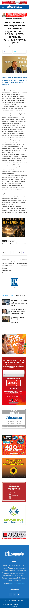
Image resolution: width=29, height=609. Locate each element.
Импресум (7, 600)
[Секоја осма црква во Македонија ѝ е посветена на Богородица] (6, 319)
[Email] (15, 252)
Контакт (21, 602)
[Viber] (23, 252)
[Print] (19, 252)
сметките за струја (22, 243)
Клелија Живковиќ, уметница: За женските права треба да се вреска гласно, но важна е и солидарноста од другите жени (8, 267)
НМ (11, 46)
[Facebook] (8, 252)
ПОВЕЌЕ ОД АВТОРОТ (21, 295)
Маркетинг (13, 600)
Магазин (4, 304)
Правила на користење (11, 602)
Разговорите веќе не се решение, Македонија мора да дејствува (18, 311)
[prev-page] (3, 327)
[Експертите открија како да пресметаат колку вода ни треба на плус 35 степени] (6, 302)
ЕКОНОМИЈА (9, 18)
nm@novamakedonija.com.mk (17, 583)
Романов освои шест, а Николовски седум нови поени (21, 263)
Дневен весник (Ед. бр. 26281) (9, 243)
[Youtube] (18, 594)
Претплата (20, 600)
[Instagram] (14, 594)
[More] (25, 52)
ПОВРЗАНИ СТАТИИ (7, 295)
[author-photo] (14, 285)
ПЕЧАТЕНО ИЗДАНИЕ (17, 18)
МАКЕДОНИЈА (5, 321)
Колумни (4, 313)
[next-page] (5, 327)
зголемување (11, 241)
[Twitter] (12, 252)
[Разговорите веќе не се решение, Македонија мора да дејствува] (6, 311)
